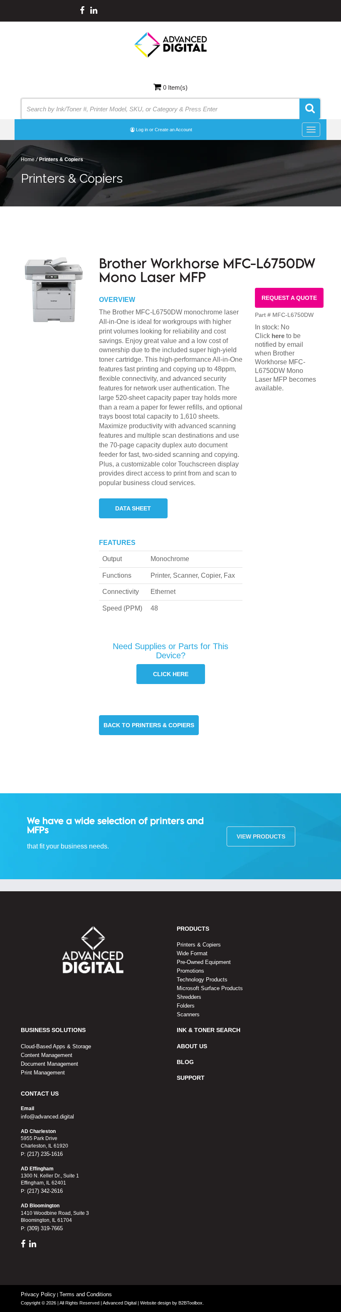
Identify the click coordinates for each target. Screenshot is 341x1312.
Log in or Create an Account (163, 129)
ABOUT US (192, 1046)
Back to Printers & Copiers (149, 725)
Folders (186, 1006)
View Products (261, 836)
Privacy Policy (38, 1294)
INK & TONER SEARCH (208, 1030)
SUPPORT (191, 1077)
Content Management (46, 1055)
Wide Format (192, 953)
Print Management (43, 1072)
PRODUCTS (193, 928)
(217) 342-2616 (44, 1191)
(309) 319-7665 (44, 1228)
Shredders (189, 997)
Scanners (188, 1014)
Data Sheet (133, 508)
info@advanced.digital (47, 1116)
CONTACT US (40, 1093)
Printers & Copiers (199, 945)
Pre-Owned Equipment (204, 962)
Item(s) (175, 87)
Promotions (190, 971)
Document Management (49, 1064)
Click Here (170, 674)
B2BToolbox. (191, 1302)
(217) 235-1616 (44, 1154)
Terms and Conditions (85, 1294)
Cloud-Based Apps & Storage (56, 1046)
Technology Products (202, 979)
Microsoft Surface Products (210, 988)
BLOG (185, 1062)
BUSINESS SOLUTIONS (53, 1030)
